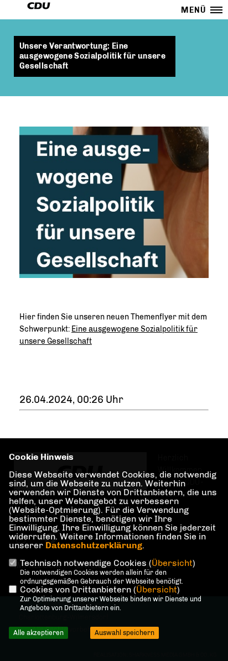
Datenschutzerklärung (93, 545)
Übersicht (172, 563)
